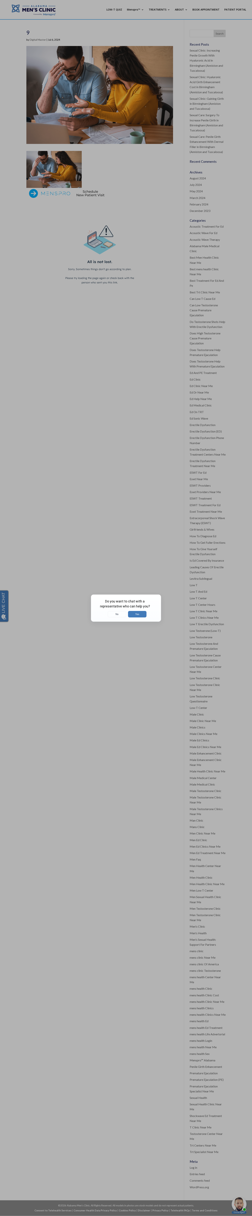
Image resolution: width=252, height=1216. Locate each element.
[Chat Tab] (126, 608)
